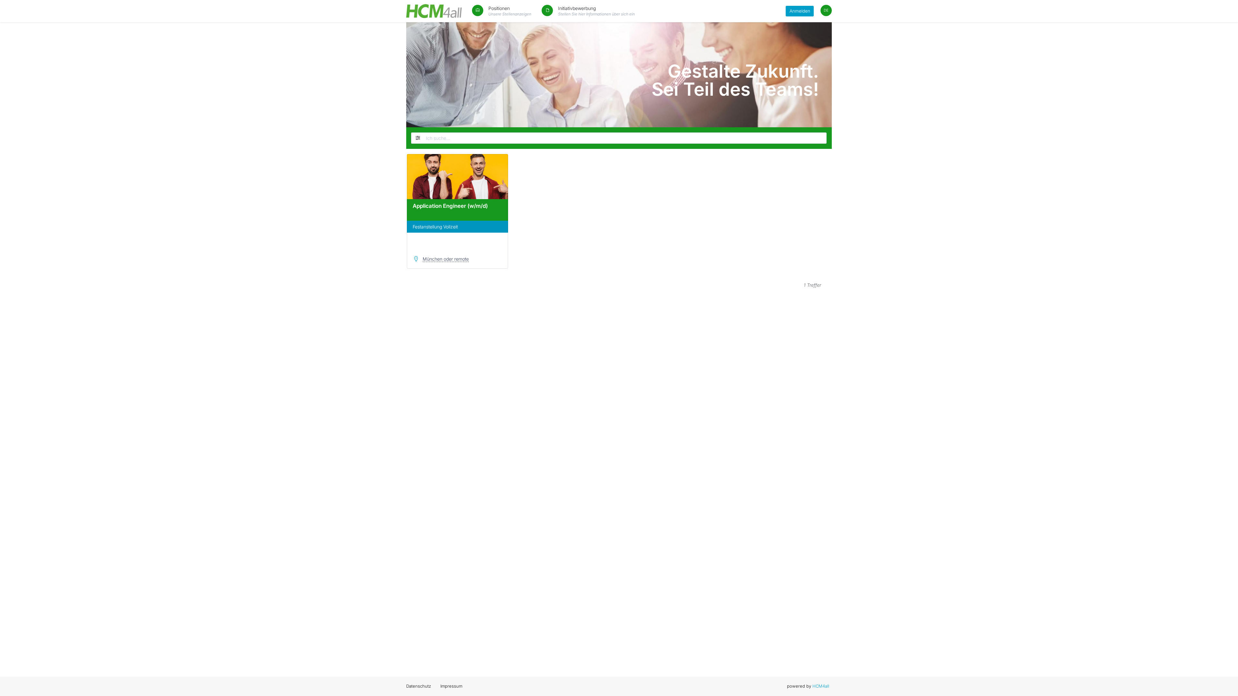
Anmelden (800, 11)
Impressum (451, 686)
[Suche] (822, 137)
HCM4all (820, 686)
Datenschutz (418, 686)
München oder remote (446, 259)
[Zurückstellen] (417, 138)
